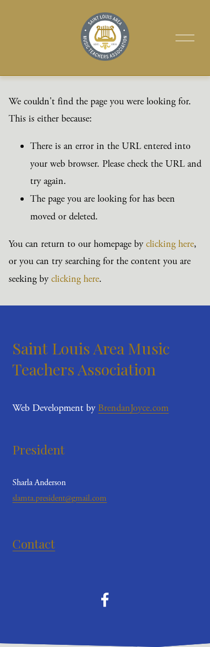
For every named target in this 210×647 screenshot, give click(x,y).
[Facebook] (105, 599)
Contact (33, 544)
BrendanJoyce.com (133, 408)
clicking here (170, 244)
